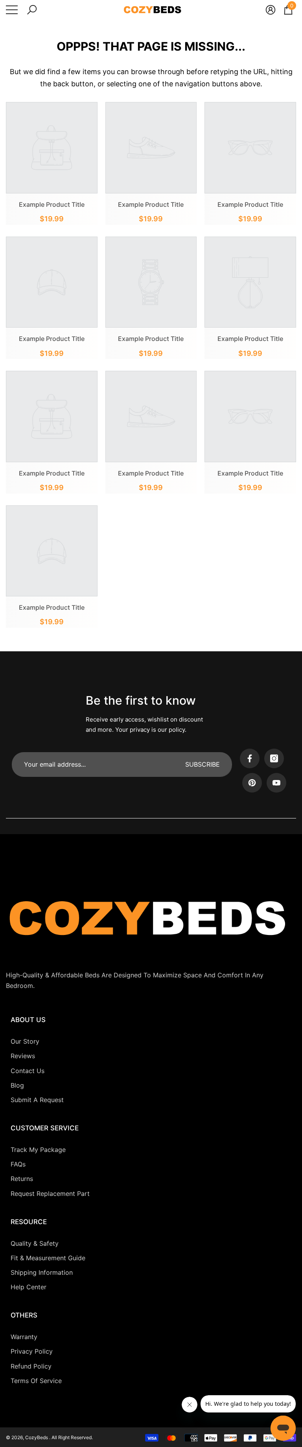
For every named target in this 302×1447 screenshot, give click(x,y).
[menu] (12, 10)
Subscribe (202, 764)
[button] (32, 10)
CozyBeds (37, 1437)
